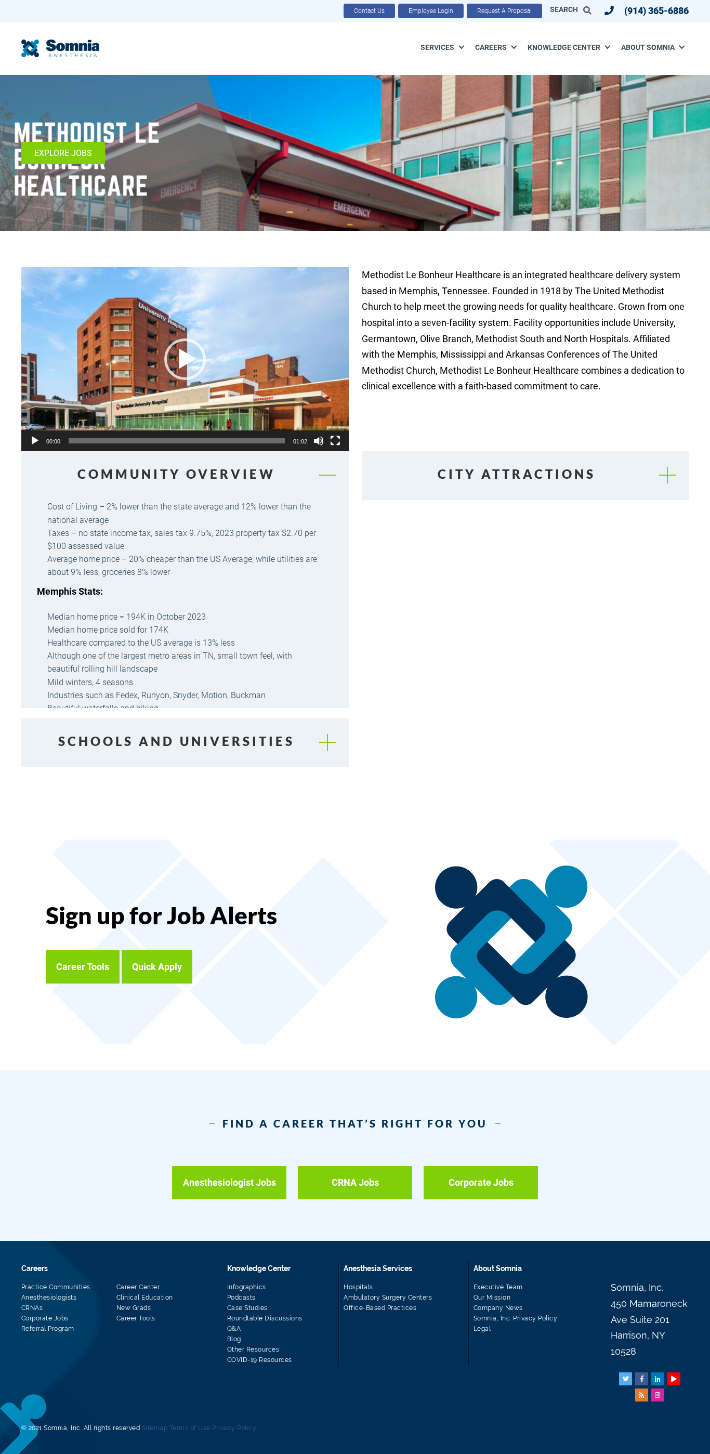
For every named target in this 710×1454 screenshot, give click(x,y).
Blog (234, 1339)
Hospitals (358, 1287)
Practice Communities (55, 1287)
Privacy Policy (234, 1428)
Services (437, 47)
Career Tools (135, 1318)
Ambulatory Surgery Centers (388, 1297)
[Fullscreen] (335, 441)
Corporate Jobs (481, 1182)
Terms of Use (190, 1428)
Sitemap (155, 1428)
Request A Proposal (504, 11)
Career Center (138, 1287)
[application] (185, 359)
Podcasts (241, 1297)
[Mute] (318, 441)
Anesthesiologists (49, 1297)
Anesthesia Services (378, 1268)
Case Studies (247, 1308)
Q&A (234, 1328)
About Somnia (648, 47)
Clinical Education (144, 1297)
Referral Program (47, 1328)
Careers (491, 47)
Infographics (246, 1287)
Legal (482, 1328)
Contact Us (369, 11)
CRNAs (32, 1308)
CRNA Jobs (355, 1182)
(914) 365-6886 (656, 10)
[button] (185, 359)
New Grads (133, 1308)
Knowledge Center (564, 47)
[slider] (177, 440)
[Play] (35, 441)
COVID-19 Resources (259, 1360)
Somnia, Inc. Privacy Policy (516, 1318)
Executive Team (498, 1287)
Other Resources (253, 1349)
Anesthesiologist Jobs (229, 1182)
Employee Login (431, 11)
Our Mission (492, 1297)
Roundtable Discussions (265, 1318)
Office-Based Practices (380, 1308)
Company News (498, 1308)
